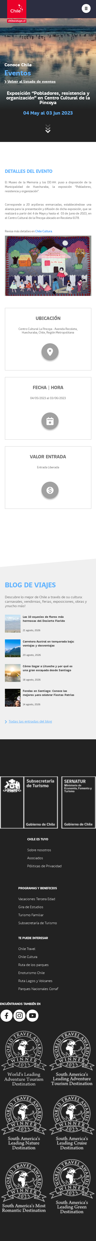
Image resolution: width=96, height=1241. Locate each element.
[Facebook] (6, 1015)
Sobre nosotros (39, 849)
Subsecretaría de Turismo (37, 922)
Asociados (35, 857)
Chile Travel (26, 948)
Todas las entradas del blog (30, 721)
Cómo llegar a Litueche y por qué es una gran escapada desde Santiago (48, 668)
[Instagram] (19, 1015)
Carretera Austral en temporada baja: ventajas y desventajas (48, 643)
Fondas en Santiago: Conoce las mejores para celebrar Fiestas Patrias (48, 693)
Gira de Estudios (30, 906)
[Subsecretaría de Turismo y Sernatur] (48, 802)
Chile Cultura (43, 231)
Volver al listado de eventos (31, 81)
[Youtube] (32, 1015)
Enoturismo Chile (31, 972)
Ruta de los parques (33, 964)
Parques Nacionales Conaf (38, 988)
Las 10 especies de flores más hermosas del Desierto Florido (44, 619)
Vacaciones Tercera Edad (36, 898)
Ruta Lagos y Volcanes (35, 980)
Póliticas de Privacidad (44, 865)
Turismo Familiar (31, 914)
